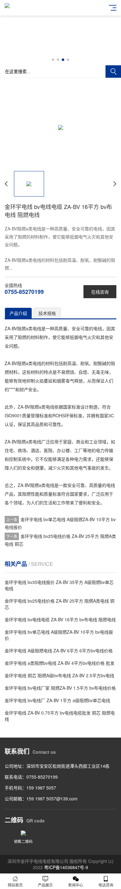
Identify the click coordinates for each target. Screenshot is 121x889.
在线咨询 (100, 292)
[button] (53, 59)
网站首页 (15, 884)
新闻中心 (75, 884)
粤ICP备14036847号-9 (66, 867)
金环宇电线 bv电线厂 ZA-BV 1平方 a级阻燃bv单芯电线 (57, 700)
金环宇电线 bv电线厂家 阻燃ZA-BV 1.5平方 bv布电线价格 (60, 688)
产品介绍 (18, 313)
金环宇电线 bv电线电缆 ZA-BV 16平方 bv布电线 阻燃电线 (60, 619)
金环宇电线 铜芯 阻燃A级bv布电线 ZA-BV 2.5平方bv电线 (59, 675)
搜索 (113, 71)
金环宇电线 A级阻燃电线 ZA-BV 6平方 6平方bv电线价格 (59, 650)
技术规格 (47, 313)
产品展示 (45, 884)
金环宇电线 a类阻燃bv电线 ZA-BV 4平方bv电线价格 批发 (59, 663)
